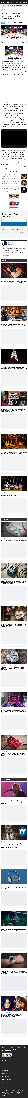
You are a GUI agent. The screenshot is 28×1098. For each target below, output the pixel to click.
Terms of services (18, 228)
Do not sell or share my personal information (12, 1085)
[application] (14, 138)
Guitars (3, 9)
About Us (4, 1060)
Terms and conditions (7, 1067)
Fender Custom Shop (16, 63)
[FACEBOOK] (9, 244)
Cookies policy (5, 1073)
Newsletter (24, 42)
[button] (2, 2)
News (3, 22)
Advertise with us (6, 1076)
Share (5, 42)
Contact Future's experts (7, 1064)
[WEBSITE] (12, 244)
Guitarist (9, 22)
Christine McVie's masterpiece (14, 5)
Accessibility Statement (7, 1079)
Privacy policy (5, 1070)
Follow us (16, 42)
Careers (3, 1082)
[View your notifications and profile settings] (17, 2)
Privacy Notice (20, 229)
